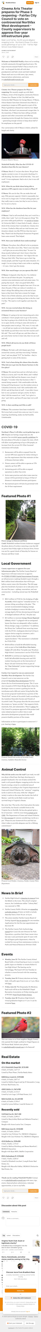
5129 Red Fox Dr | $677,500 (11, 1114)
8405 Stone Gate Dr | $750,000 (12, 1129)
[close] (35, 1263)
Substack (11, 1328)
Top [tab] (4, 1235)
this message (9, 818)
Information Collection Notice (24, 1304)
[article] (20, 1246)
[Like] (3, 57)
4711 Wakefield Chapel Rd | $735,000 (15, 1067)
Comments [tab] (6, 1211)
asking (33, 707)
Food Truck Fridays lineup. (22, 994)
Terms (36, 1316)
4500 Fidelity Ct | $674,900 (11, 1089)
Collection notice (20, 1318)
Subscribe (30, 3)
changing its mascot (28, 898)
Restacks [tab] (14, 1211)
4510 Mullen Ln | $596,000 (11, 1141)
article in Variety (32, 220)
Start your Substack (15, 1323)
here (14, 724)
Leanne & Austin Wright (9, 50)
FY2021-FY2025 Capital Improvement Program (21, 576)
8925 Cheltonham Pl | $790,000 (13, 1156)
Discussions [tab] (16, 1235)
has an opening (22, 920)
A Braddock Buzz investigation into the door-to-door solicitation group (14, 1246)
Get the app (30, 1323)
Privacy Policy (20, 1306)
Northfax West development (19, 681)
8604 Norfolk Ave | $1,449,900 (12, 1099)
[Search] (37, 1235)
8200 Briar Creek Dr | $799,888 (13, 1077)
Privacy (30, 1316)
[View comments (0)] (8, 57)
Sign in (37, 3)
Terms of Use (29, 1302)
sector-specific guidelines (27, 437)
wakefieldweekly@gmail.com (13, 79)
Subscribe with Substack (22, 1298)
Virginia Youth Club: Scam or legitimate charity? (13, 1242)
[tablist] (10, 1212)
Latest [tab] (9, 1235)
